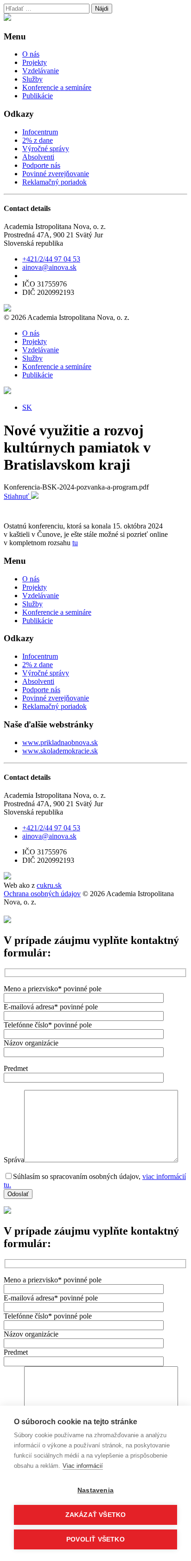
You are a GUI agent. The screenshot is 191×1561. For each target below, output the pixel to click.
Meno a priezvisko (53, 989)
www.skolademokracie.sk (60, 751)
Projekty (34, 62)
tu (75, 543)
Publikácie (37, 96)
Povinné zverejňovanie (55, 174)
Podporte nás (41, 165)
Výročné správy (45, 149)
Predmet (16, 1068)
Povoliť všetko (95, 1539)
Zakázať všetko (95, 1514)
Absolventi (38, 157)
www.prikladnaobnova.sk (60, 742)
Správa (14, 1160)
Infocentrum (40, 132)
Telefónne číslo (48, 1025)
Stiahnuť (17, 496)
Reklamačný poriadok (54, 182)
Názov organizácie (31, 1043)
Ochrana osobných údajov (42, 894)
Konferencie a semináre (56, 87)
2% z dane (37, 140)
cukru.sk (49, 885)
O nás (30, 54)
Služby (32, 79)
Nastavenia (95, 1490)
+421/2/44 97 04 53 (51, 259)
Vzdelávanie (40, 71)
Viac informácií (83, 1465)
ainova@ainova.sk (49, 267)
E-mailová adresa (51, 1007)
